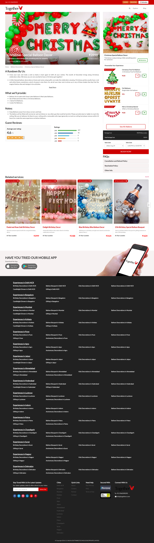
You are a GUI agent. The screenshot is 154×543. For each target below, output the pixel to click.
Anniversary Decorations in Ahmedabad (59, 375)
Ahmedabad (61, 507)
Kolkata (59, 495)
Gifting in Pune (18, 338)
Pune (58, 498)
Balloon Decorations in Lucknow (121, 396)
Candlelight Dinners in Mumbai (23, 314)
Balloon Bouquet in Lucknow (55, 396)
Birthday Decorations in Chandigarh (25, 433)
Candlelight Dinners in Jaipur (22, 362)
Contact (74, 495)
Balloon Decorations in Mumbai (121, 310)
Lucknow (60, 514)
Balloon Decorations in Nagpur (121, 457)
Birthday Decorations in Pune (22, 335)
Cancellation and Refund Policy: (116, 161)
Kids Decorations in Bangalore (88, 298)
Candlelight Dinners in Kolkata (23, 326)
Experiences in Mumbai (22, 307)
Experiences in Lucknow (22, 393)
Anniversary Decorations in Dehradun (58, 473)
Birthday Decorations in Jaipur (23, 359)
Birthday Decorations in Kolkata (23, 322)
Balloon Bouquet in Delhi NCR (56, 286)
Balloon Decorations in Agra (120, 347)
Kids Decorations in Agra (87, 347)
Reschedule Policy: (111, 166)
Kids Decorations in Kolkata (88, 322)
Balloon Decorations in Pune (120, 335)
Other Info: (109, 170)
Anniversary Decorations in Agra (56, 350)
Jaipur (59, 504)
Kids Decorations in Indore (87, 408)
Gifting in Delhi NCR (52, 289)
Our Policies (90, 485)
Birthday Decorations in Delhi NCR (24, 286)
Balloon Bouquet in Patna (54, 420)
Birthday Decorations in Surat (22, 445)
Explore (135, 8)
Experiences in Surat (21, 442)
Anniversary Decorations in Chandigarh (59, 436)
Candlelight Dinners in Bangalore (24, 301)
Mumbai (59, 492)
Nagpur (59, 529)
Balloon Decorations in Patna (120, 420)
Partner (73, 492)
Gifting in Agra (18, 350)
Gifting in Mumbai (52, 314)
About (73, 485)
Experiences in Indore (22, 405)
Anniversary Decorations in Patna (57, 424)
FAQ (87, 488)
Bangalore (60, 488)
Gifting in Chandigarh (20, 436)
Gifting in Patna (18, 424)
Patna (59, 520)
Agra (58, 501)
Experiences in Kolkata (22, 319)
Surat (58, 526)
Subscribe (43, 489)
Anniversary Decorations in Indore (57, 411)
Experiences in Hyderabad (23, 380)
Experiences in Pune (21, 331)
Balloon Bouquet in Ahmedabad (56, 371)
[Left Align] (8, 137)
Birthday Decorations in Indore (23, 408)
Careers (73, 488)
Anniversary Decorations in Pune (56, 338)
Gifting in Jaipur (51, 362)
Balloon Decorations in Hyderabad (122, 384)
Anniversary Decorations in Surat (57, 448)
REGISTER (133, 2)
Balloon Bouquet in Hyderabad (56, 384)
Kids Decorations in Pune (87, 335)
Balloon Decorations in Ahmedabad (122, 371)
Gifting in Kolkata (51, 326)
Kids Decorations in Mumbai (88, 310)
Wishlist (143, 60)
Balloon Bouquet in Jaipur (54, 359)
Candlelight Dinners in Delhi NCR (24, 289)
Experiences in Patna (21, 417)
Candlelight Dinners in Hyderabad (24, 387)
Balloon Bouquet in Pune (54, 335)
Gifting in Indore (18, 411)
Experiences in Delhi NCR (23, 282)
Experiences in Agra (21, 344)
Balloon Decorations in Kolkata (121, 322)
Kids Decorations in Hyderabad (89, 384)
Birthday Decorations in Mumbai (23, 310)
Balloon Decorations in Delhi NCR (122, 286)
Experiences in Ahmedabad (24, 368)
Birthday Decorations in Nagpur (23, 457)
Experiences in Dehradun (23, 466)
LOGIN (126, 2)
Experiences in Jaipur (21, 356)
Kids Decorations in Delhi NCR (89, 286)
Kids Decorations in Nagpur (88, 457)
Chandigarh (60, 523)
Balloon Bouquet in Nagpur (55, 457)
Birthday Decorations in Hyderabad (24, 384)
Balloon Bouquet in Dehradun (55, 469)
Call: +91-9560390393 (11, 2)
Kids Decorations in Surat (87, 445)
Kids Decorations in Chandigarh (89, 433)
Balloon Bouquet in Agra (54, 347)
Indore (59, 517)
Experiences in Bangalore (23, 295)
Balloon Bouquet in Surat (54, 445)
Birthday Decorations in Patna (23, 420)
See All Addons (126, 126)
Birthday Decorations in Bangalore (24, 298)
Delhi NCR (60, 485)
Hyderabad (60, 511)
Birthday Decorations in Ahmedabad (25, 371)
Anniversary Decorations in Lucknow (58, 399)
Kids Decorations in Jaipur (87, 359)
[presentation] (5, 204)
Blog (144, 8)
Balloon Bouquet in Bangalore (55, 298)
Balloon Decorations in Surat (120, 445)
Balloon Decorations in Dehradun (122, 469)
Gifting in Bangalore (52, 301)
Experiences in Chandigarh (24, 429)
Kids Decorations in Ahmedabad (89, 371)
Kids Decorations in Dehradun (88, 469)
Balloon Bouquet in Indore (54, 408)
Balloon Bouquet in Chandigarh (56, 433)
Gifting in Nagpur (18, 460)
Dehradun (60, 533)
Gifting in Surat (18, 448)
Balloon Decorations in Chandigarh (122, 433)
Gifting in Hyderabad (53, 387)
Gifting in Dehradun (19, 473)
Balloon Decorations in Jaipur (121, 359)
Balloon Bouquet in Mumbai (55, 310)
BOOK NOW (126, 151)
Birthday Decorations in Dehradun (24, 469)
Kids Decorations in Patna (87, 420)
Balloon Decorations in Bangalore (122, 298)
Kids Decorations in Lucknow (88, 396)
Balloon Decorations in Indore (121, 408)
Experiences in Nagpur (22, 454)
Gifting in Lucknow (19, 399)
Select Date (108, 142)
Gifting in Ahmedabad (20, 375)
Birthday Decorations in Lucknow (24, 396)
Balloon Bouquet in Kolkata (55, 322)
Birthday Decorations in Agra (22, 347)
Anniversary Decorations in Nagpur (57, 460)
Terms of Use (90, 492)
